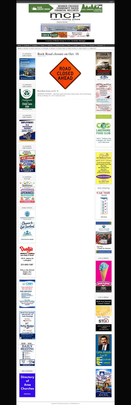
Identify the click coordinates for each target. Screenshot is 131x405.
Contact (75, 45)
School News (61, 48)
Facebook (26, 45)
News (68, 45)
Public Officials (35, 48)
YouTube (49, 45)
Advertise (91, 45)
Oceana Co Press (59, 45)
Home (19, 45)
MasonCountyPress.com (65, 403)
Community (92, 48)
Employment (83, 48)
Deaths (26, 48)
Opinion (52, 48)
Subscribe (100, 45)
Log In (111, 1)
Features (45, 48)
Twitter (42, 45)
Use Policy (83, 45)
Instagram (35, 45)
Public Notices (72, 48)
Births (20, 48)
